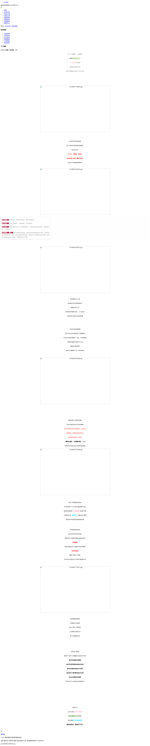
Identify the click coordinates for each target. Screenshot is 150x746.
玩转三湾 (7, 15)
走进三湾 (7, 12)
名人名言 (7, 37)
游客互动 (7, 19)
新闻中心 (7, 23)
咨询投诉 (7, 21)
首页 (5, 10)
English (6, 2)
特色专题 (7, 17)
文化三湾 (7, 14)
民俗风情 (15, 26)
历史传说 (7, 42)
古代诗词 (7, 41)
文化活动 (7, 33)
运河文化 (7, 35)
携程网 (3, 734)
